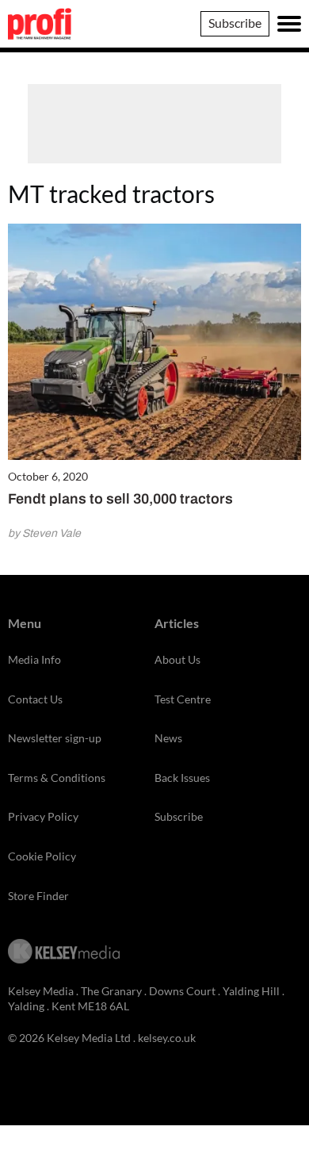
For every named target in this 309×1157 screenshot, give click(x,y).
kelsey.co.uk (167, 1037)
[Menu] (289, 24)
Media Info (34, 659)
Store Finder (38, 895)
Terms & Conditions (56, 777)
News (168, 738)
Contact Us (35, 699)
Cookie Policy (42, 856)
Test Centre (182, 699)
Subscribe (234, 22)
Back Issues (182, 777)
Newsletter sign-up (54, 738)
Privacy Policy (43, 816)
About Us (177, 659)
